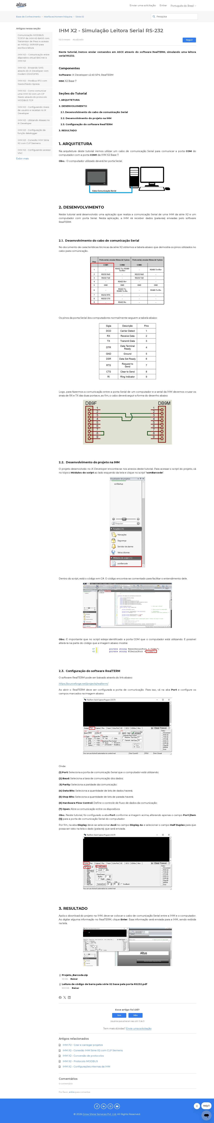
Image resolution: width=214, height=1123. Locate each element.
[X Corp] (64, 997)
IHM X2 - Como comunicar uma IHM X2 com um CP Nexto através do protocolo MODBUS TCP (32, 95)
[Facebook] (60, 997)
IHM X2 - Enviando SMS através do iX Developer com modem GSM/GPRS (33, 70)
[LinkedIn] (69, 997)
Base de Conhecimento (28, 16)
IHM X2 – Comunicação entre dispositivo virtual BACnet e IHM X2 (33, 57)
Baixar (74, 979)
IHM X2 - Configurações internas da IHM (86, 1066)
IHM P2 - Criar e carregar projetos (83, 1044)
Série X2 (80, 16)
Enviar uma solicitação (143, 5)
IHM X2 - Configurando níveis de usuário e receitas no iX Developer (33, 110)
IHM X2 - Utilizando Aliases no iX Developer (34, 122)
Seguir (189, 40)
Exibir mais (22, 158)
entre (72, 1092)
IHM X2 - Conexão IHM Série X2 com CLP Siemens (33, 141)
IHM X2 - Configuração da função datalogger (31, 131)
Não (135, 1015)
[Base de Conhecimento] (21, 6)
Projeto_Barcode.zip (75, 975)
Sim (119, 1015)
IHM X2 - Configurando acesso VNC (34, 151)
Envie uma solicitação (138, 1028)
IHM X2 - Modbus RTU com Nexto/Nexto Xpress (32, 82)
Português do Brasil (182, 5)
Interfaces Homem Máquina (58, 16)
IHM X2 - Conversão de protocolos (83, 1055)
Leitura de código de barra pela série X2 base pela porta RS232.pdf (104, 984)
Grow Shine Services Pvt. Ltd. (100, 1114)
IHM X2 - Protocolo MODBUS (80, 1061)
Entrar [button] (163, 5)
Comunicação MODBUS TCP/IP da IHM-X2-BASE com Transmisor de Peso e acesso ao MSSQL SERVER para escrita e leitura (33, 41)
